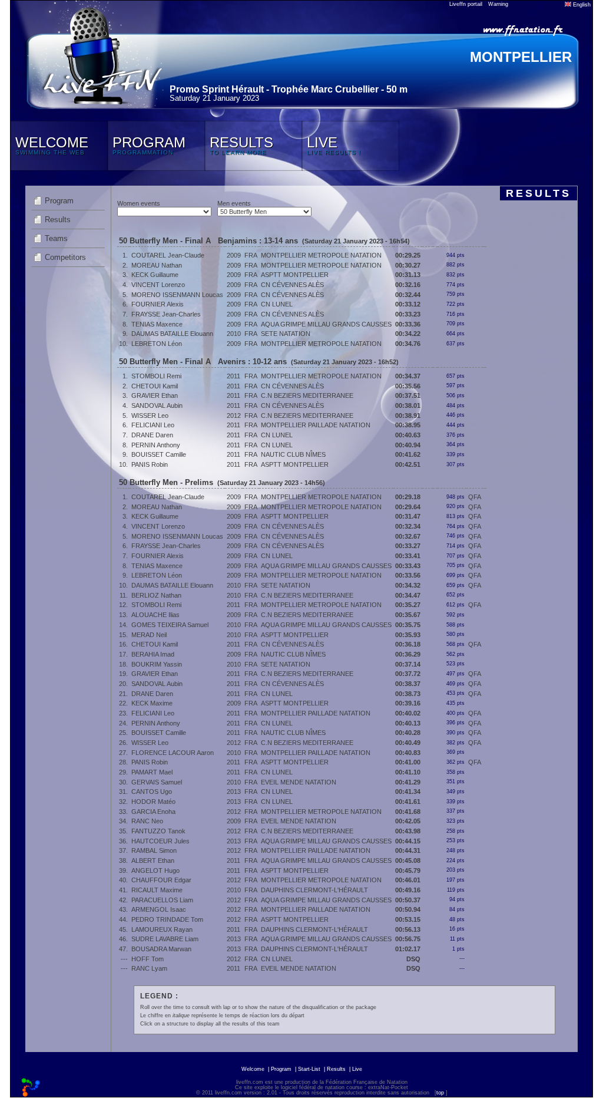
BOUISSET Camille (158, 454)
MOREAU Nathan (156, 265)
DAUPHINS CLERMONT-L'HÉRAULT (314, 889)
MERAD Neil (149, 634)
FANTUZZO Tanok (158, 831)
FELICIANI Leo (152, 424)
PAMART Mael (152, 772)
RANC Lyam (149, 968)
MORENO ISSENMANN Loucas (177, 294)
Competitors (65, 257)
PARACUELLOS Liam (162, 900)
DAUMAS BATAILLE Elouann (172, 333)
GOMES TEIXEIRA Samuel (169, 624)
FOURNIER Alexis (157, 304)
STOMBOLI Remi (156, 376)
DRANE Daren (152, 434)
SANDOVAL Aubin (157, 405)
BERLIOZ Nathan (156, 595)
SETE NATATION (285, 333)
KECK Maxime (152, 703)
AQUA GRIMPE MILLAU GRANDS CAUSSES (326, 324)
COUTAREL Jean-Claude (167, 255)
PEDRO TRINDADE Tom (167, 919)
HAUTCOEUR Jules (160, 841)
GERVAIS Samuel (156, 782)
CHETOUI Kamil (154, 386)
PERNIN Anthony (155, 445)
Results (58, 219)
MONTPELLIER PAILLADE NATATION (315, 424)
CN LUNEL (277, 304)
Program (59, 200)
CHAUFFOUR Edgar (161, 879)
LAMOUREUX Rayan (162, 929)
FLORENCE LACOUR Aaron (172, 752)
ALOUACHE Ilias (155, 614)
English (581, 5)
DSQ (413, 958)
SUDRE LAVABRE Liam (164, 938)
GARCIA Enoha (153, 811)
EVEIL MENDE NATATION (298, 782)
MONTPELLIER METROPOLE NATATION (321, 255)
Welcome (252, 1069)
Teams (56, 238)
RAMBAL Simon (154, 850)
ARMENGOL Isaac (158, 909)
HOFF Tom (147, 958)
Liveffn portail (465, 4)
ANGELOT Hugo (155, 870)
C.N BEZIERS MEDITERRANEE (307, 395)
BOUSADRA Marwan (161, 948)
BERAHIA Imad (152, 654)
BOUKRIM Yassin (156, 664)
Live (357, 1069)
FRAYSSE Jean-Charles (166, 314)
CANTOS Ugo (151, 791)
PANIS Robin (149, 464)
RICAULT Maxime (157, 889)
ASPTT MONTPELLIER (295, 274)
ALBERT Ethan (152, 860)
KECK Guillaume (154, 274)
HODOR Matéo (153, 801)
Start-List (309, 1069)
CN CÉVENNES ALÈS (292, 284)
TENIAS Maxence (157, 324)
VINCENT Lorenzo (158, 284)
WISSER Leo (149, 415)
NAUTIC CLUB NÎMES (293, 454)
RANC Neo (147, 821)
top (440, 1093)
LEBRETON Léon (156, 343)
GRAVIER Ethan (154, 395)
